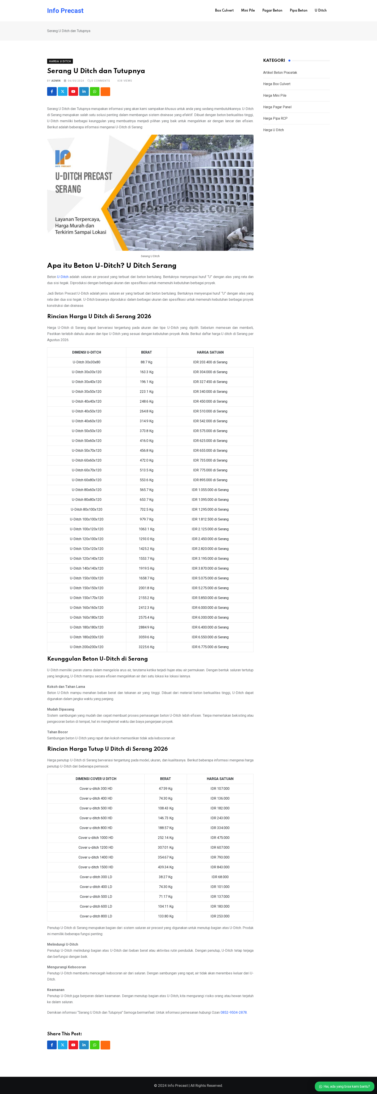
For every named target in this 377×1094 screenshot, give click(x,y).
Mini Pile (248, 10)
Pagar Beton (272, 10)
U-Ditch (63, 277)
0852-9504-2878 (234, 1012)
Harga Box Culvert (276, 84)
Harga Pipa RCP (275, 118)
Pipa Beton (298, 10)
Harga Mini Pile (274, 95)
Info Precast (65, 11)
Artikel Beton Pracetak (280, 72)
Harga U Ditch (273, 130)
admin (55, 80)
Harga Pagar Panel (277, 107)
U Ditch (321, 10)
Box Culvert (224, 10)
